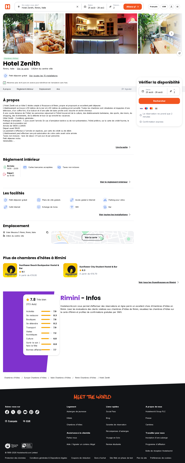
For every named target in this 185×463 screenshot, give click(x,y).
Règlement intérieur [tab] (25, 89)
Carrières (149, 425)
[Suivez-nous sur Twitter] (13, 412)
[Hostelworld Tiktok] (37, 412)
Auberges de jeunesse (76, 411)
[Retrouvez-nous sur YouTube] (25, 412)
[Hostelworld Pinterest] (31, 412)
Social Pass (111, 411)
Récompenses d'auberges (117, 431)
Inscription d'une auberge (157, 438)
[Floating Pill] (171, 33)
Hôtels (69, 418)
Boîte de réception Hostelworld (159, 451)
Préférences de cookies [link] (160, 458)
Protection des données (15, 458)
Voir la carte (23, 68)
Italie (12, 68)
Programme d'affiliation (155, 444)
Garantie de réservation (116, 425)
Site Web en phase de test (121, 458)
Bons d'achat (100, 458)
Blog (108, 418)
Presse (149, 418)
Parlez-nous (72, 438)
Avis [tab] (58, 89)
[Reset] (77, 7)
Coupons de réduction (80, 458)
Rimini (6, 68)
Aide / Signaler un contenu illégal (81, 444)
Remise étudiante (113, 444)
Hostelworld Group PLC (155, 411)
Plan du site (142, 458)
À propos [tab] (7, 89)
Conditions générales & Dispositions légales (48, 458)
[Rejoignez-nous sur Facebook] (7, 412)
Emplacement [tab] (45, 89)
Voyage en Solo (113, 438)
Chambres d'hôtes (11, 58)
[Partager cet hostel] (179, 53)
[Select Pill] (171, 6)
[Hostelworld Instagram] (19, 412)
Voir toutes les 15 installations (43, 75)
